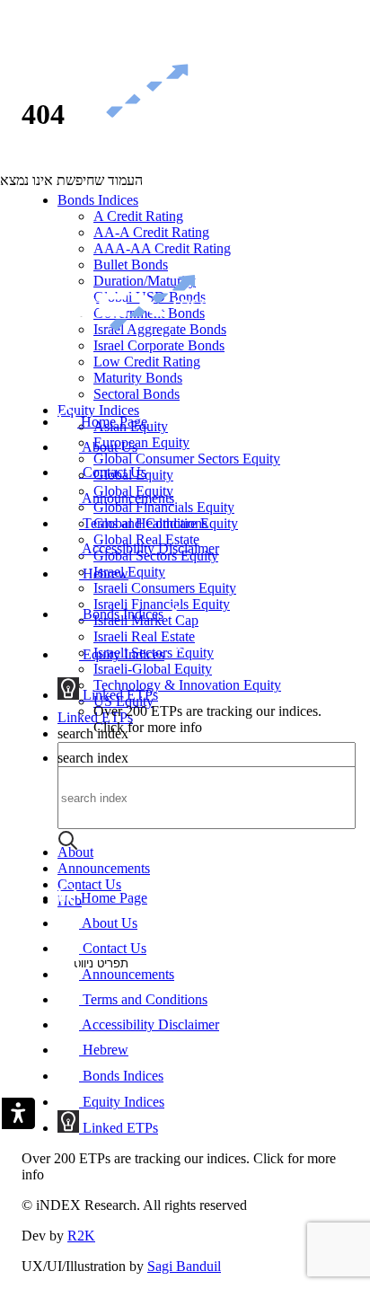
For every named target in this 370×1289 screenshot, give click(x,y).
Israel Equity (129, 571)
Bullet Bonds (130, 264)
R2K (81, 1235)
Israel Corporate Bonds (159, 345)
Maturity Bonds (137, 377)
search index (92, 757)
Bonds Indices (97, 199)
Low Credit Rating (146, 361)
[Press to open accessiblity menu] (16, 1115)
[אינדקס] (129, 169)
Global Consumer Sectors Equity (186, 458)
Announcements (103, 868)
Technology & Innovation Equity (187, 685)
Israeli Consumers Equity (164, 588)
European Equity (141, 442)
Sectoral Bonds (136, 394)
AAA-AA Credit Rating (162, 248)
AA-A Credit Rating (151, 232)
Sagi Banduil (184, 1266)
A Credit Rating (138, 216)
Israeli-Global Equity (152, 668)
